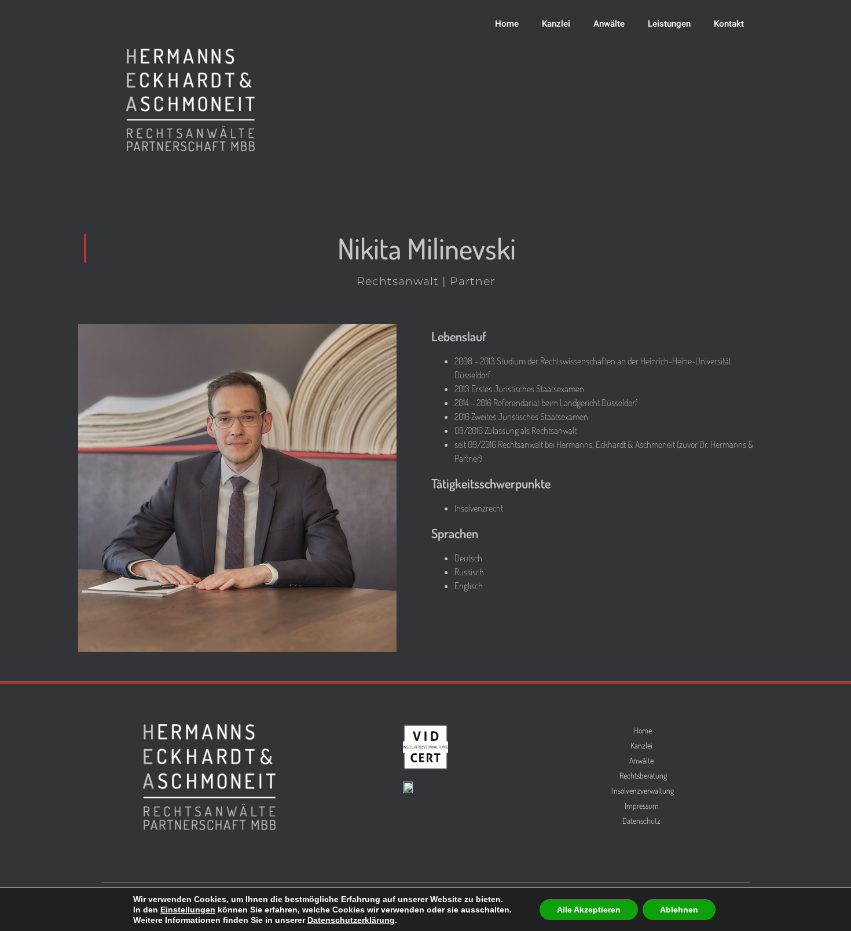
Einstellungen (187, 909)
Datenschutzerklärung (351, 920)
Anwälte (609, 24)
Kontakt (729, 24)
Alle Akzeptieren (589, 909)
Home (507, 24)
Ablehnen (679, 909)
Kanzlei (556, 24)
